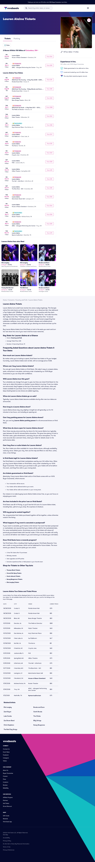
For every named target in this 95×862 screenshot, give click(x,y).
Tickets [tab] (7, 39)
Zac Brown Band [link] (9, 720)
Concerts (11, 300)
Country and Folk (21, 300)
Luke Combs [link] (8, 716)
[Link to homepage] (12, 8)
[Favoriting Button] (89, 20)
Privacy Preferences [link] (8, 850)
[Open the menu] (88, 8)
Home (5, 300)
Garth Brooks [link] (37, 712)
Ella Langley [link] (8, 707)
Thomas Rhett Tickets (13, 570)
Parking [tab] (17, 39)
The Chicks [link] (37, 716)
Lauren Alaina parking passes (25, 420)
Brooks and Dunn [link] (39, 707)
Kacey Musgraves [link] (39, 725)
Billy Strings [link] (37, 720)
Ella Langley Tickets (13, 582)
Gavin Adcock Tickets (13, 576)
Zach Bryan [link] (7, 712)
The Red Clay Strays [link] (10, 729)
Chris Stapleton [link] (9, 725)
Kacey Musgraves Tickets (14, 579)
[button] (7, 45)
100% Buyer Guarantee (55, 2)
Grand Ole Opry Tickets (14, 573)
